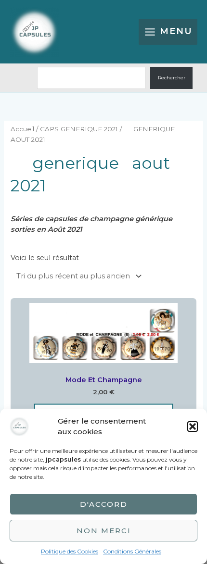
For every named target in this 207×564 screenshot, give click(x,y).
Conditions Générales (132, 551)
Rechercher (171, 78)
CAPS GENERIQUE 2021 (79, 129)
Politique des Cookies (69, 551)
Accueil (22, 129)
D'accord (104, 504)
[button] (192, 426)
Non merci (104, 530)
